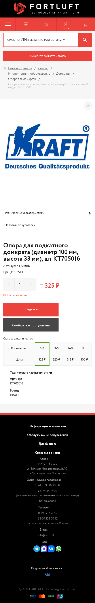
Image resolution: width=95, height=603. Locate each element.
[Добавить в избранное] (88, 105)
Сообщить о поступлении (31, 325)
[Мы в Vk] (47, 575)
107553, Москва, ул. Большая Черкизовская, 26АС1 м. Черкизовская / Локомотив (47, 469)
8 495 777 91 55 (47, 513)
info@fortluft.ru (47, 535)
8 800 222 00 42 (48, 518)
